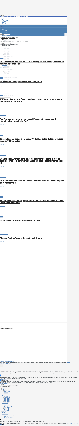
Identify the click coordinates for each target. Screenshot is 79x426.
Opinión (3, 412)
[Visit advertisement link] (2, 29)
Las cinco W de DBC (6, 324)
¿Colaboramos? (5, 326)
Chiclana (6, 392)
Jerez (5, 390)
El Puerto (6, 393)
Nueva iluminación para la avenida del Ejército (21, 81)
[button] (6, 328)
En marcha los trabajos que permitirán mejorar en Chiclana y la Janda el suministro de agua (32, 201)
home (1, 36)
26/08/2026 (2, 67)
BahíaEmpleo (7, 397)
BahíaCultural (5, 403)
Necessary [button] (2, 374)
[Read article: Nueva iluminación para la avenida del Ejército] (32, 73)
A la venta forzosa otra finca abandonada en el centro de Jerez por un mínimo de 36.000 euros (31, 100)
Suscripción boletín (8, 417)
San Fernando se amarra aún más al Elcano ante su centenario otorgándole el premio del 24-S (28, 120)
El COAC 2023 (7, 66)
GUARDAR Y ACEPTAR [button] (4, 383)
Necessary (3, 375)
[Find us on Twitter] (0, 83)
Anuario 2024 (7, 399)
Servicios (4, 415)
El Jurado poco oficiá (8, 406)
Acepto (2, 424)
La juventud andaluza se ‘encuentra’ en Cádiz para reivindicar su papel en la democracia (32, 181)
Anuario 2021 (7, 402)
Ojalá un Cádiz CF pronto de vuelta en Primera (21, 238)
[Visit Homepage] (11, 23)
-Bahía (1, 58)
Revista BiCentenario (8, 404)
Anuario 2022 (7, 401)
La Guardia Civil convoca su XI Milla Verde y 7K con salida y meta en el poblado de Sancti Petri (32, 62)
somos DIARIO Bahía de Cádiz (10, 77)
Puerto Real (6, 394)
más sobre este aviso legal (5, 363)
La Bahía (4, 389)
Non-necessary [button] (3, 379)
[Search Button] (10, 43)
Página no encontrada (7, 36)
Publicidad (6, 79)
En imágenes (5, 414)
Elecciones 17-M (7, 396)
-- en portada (3, 115)
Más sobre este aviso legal (72, 423)
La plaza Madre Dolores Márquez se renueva (20, 220)
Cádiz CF (4, 411)
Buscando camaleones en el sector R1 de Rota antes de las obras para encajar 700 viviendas (31, 140)
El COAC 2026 (7, 59)
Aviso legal (4, 325)
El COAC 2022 (7, 410)
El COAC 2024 (7, 408)
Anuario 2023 (7, 400)
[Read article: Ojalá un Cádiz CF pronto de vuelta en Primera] (32, 229)
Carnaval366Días (4, 58)
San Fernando (7, 391)
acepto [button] (68, 362)
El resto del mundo (5, 42)
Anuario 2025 (7, 47)
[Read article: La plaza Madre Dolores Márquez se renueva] (32, 211)
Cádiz (3, 388)
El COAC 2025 (7, 407)
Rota (5, 395)
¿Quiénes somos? (6, 323)
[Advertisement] (32, 7)
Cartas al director (8, 413)
